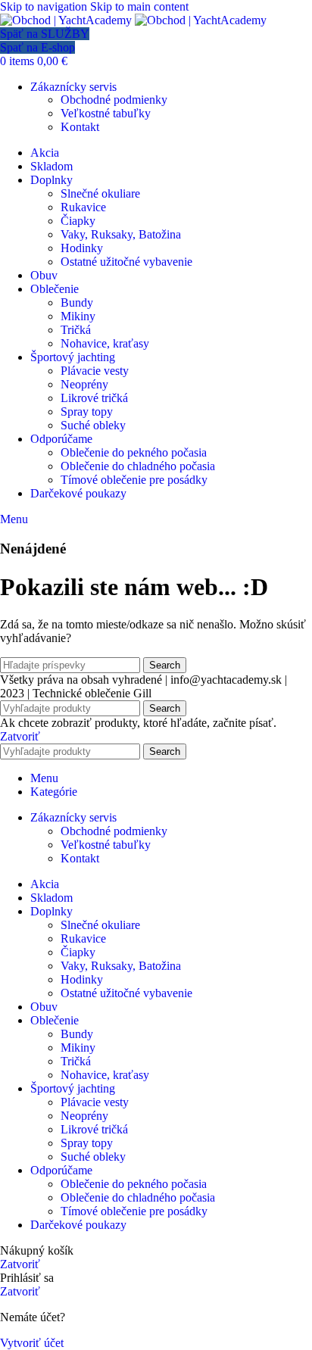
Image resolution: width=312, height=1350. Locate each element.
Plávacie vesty (95, 370)
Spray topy (87, 411)
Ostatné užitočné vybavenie (126, 261)
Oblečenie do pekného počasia (134, 452)
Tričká (76, 329)
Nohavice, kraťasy (105, 343)
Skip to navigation (45, 6)
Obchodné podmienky (114, 99)
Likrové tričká (94, 397)
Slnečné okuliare (100, 193)
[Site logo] (67, 20)
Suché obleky (93, 425)
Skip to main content (139, 6)
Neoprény (84, 384)
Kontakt (80, 126)
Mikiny (78, 316)
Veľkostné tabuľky (106, 113)
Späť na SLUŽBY (44, 33)
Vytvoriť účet (32, 1342)
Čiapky (78, 220)
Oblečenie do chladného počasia (138, 466)
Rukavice (83, 207)
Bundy (77, 302)
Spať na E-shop (37, 47)
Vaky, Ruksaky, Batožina (121, 234)
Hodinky (82, 248)
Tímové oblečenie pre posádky (134, 479)
